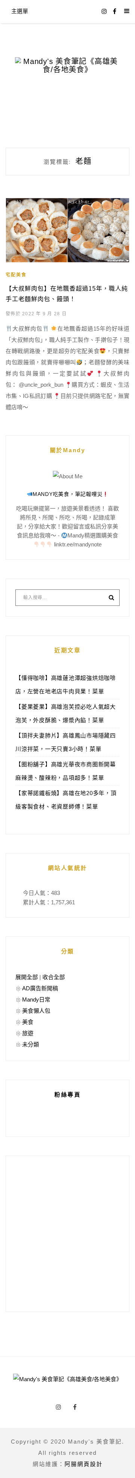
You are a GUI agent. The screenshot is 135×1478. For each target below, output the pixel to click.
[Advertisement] (67, 1233)
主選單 (19, 11)
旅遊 (27, 1033)
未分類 (30, 1044)
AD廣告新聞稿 (40, 988)
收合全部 (53, 977)
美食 (27, 1022)
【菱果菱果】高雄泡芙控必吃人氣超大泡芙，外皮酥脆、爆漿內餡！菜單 (65, 713)
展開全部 (26, 977)
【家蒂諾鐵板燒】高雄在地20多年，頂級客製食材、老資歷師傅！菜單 (66, 800)
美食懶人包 (36, 1011)
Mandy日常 (36, 999)
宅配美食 (16, 274)
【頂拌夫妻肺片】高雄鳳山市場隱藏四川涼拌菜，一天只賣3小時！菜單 (65, 742)
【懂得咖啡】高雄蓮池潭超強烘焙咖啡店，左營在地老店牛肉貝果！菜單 (65, 684)
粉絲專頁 (67, 1094)
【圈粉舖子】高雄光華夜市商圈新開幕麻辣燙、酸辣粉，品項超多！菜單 (65, 771)
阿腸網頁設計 (83, 1464)
